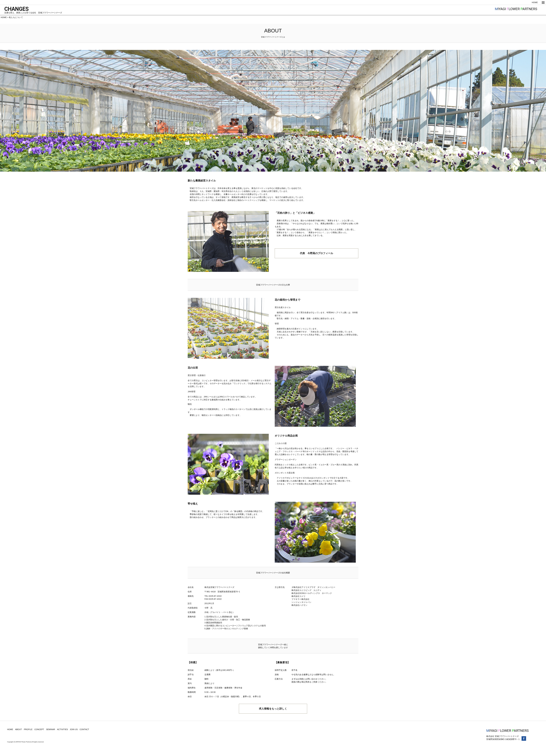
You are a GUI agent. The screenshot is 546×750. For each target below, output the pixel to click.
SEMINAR (50, 729)
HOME (535, 2)
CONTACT (84, 729)
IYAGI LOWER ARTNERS (516, 9)
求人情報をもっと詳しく (273, 708)
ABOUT (18, 729)
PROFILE (28, 729)
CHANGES (16, 9)
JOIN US (74, 729)
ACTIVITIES (62, 729)
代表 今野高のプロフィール (316, 253)
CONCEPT (39, 729)
